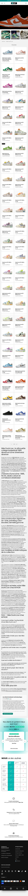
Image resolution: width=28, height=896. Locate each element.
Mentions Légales (4, 857)
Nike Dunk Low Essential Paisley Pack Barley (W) (20, 436)
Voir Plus (14, 743)
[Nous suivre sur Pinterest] (15, 871)
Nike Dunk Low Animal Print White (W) (20, 372)
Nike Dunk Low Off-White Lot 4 (19, 340)
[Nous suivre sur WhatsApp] (2, 874)
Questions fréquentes (19, 851)
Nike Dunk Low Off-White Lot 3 (6, 356)
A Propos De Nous (18, 853)
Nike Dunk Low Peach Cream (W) (20, 75)
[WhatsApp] (11, 888)
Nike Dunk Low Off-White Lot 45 (19, 123)
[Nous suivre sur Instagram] (9, 871)
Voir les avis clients (8, 713)
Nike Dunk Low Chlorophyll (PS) (6, 154)
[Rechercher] (17, 888)
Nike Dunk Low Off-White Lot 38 (19, 185)
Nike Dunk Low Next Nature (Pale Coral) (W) (6, 436)
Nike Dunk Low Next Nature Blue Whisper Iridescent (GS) (6, 59)
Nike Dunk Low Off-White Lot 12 (6, 294)
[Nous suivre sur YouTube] (19, 871)
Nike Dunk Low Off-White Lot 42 (19, 154)
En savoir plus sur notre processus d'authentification (15, 605)
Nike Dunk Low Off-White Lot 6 (19, 325)
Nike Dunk (23, 688)
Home (3, 41)
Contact (17, 857)
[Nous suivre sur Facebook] (2, 871)
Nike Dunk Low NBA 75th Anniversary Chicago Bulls (6, 388)
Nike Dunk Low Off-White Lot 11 (19, 294)
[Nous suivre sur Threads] (12, 871)
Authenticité (17, 848)
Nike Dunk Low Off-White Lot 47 (19, 107)
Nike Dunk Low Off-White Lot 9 (19, 309)
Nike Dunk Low (9, 41)
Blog (16, 859)
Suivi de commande (5, 867)
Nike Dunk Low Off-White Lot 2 (19, 356)
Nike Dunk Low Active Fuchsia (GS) (7, 92)
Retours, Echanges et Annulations (5, 851)
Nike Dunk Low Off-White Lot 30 (6, 232)
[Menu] (5, 888)
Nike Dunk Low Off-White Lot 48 (6, 107)
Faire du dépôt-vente (19, 855)
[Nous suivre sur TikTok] (22, 871)
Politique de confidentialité (6, 855)
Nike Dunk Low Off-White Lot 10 (6, 309)
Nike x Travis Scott (17, 688)
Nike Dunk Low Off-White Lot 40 (19, 170)
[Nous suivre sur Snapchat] (25, 871)
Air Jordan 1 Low (4, 689)
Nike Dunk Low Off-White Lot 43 (19, 138)
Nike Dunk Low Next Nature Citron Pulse (6, 404)
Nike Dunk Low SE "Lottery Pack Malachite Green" (6, 76)
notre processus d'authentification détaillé (13, 691)
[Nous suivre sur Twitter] (5, 871)
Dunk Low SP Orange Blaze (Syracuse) (19, 387)
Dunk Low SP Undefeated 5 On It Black (6, 420)
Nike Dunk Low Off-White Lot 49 (19, 92)
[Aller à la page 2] (16, 444)
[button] (3, 741)
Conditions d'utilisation (6, 853)
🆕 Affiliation (17, 861)
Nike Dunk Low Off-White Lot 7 (6, 325)
